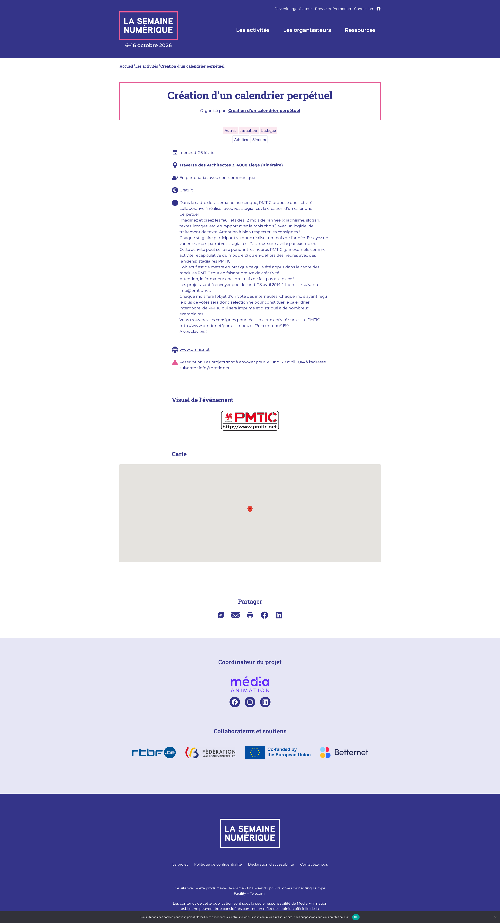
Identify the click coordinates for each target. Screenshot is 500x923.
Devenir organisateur (293, 9)
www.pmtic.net (194, 349)
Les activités (146, 66)
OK (356, 917)
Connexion (363, 9)
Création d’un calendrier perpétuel (192, 66)
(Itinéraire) (272, 165)
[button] (250, 509)
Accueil (126, 66)
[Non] (495, 917)
